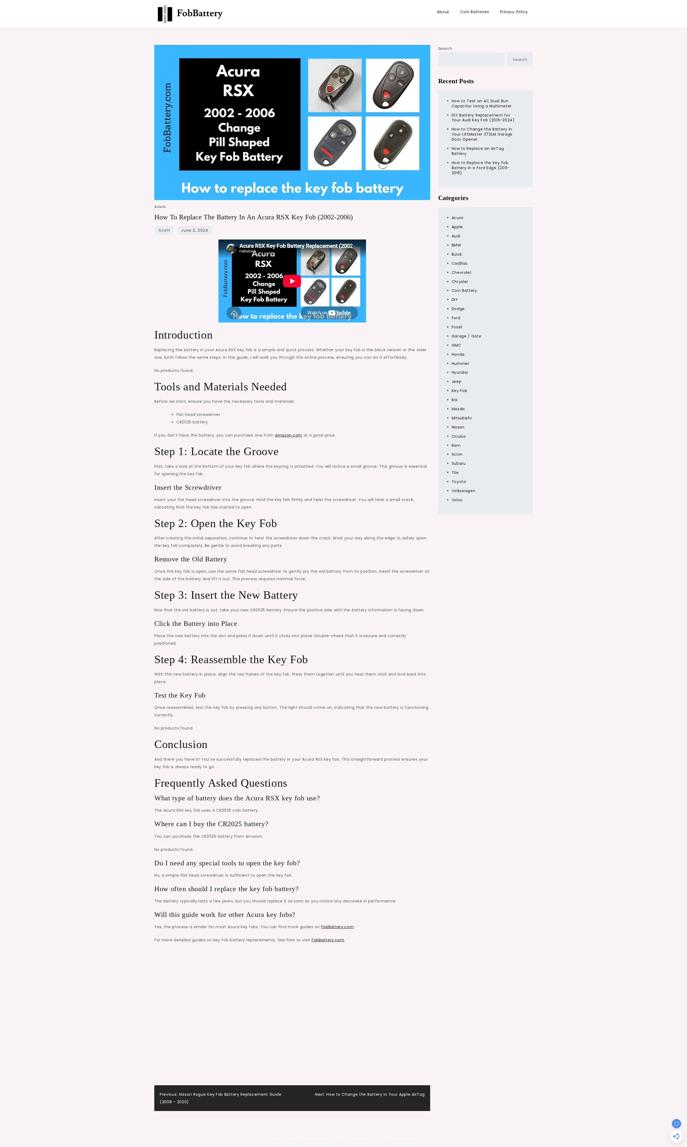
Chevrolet (462, 272)
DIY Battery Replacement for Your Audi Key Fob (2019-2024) (483, 117)
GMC (456, 345)
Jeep (457, 381)
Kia (455, 399)
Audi (456, 236)
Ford (456, 318)
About (443, 11)
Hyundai (460, 372)
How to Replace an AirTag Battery (478, 151)
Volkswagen (464, 490)
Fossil (457, 327)
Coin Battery (464, 290)
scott (164, 230)
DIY (455, 299)
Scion (457, 454)
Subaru (459, 463)
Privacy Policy (514, 11)
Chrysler (460, 281)
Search (445, 48)
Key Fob (459, 390)
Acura (160, 206)
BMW (456, 245)
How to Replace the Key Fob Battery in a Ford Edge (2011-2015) (481, 168)
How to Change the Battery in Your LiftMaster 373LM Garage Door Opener (482, 134)
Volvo (457, 500)
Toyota (459, 481)
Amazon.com (288, 435)
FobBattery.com (337, 927)
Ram (456, 445)
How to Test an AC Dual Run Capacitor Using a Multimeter (482, 103)
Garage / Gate (466, 336)
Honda (458, 354)
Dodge (458, 308)
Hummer (460, 363)
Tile (455, 472)
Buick (457, 254)
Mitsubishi (462, 418)
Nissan (458, 427)
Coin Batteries (474, 11)
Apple (457, 227)
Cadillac (460, 263)
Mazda (458, 409)
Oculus (459, 436)
